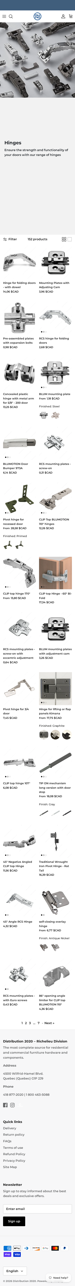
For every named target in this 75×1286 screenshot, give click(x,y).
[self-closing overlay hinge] (55, 901)
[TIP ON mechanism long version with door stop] (55, 762)
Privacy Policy (14, 1160)
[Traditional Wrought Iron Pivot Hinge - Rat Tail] (55, 841)
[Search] (12, 16)
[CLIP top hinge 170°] (19, 573)
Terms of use (13, 1148)
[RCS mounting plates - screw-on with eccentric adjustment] (19, 628)
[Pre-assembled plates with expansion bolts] (19, 317)
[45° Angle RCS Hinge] (19, 901)
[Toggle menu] (4, 16)
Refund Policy (14, 1154)
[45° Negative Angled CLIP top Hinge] (19, 841)
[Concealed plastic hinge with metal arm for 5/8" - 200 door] (19, 373)
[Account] (62, 16)
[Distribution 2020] (37, 16)
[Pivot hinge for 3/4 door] (19, 688)
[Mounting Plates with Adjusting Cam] (55, 262)
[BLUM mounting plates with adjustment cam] (55, 628)
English (12, 1271)
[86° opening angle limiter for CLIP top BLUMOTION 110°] (55, 975)
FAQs (7, 1141)
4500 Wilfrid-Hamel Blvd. (23, 1073)
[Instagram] (12, 1105)
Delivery (9, 1128)
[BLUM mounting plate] (55, 373)
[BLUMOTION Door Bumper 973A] (19, 443)
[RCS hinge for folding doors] (55, 317)
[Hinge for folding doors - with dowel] (19, 262)
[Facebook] (5, 1105)
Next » (49, 1023)
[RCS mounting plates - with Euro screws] (19, 975)
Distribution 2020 (24, 1281)
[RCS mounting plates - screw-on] (55, 443)
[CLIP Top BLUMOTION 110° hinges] (55, 498)
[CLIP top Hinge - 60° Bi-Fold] (55, 573)
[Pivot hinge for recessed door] (19, 498)
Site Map (10, 1167)
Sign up (14, 1221)
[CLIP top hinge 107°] (19, 762)
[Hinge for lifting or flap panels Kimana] (55, 688)
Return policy (13, 1134)
